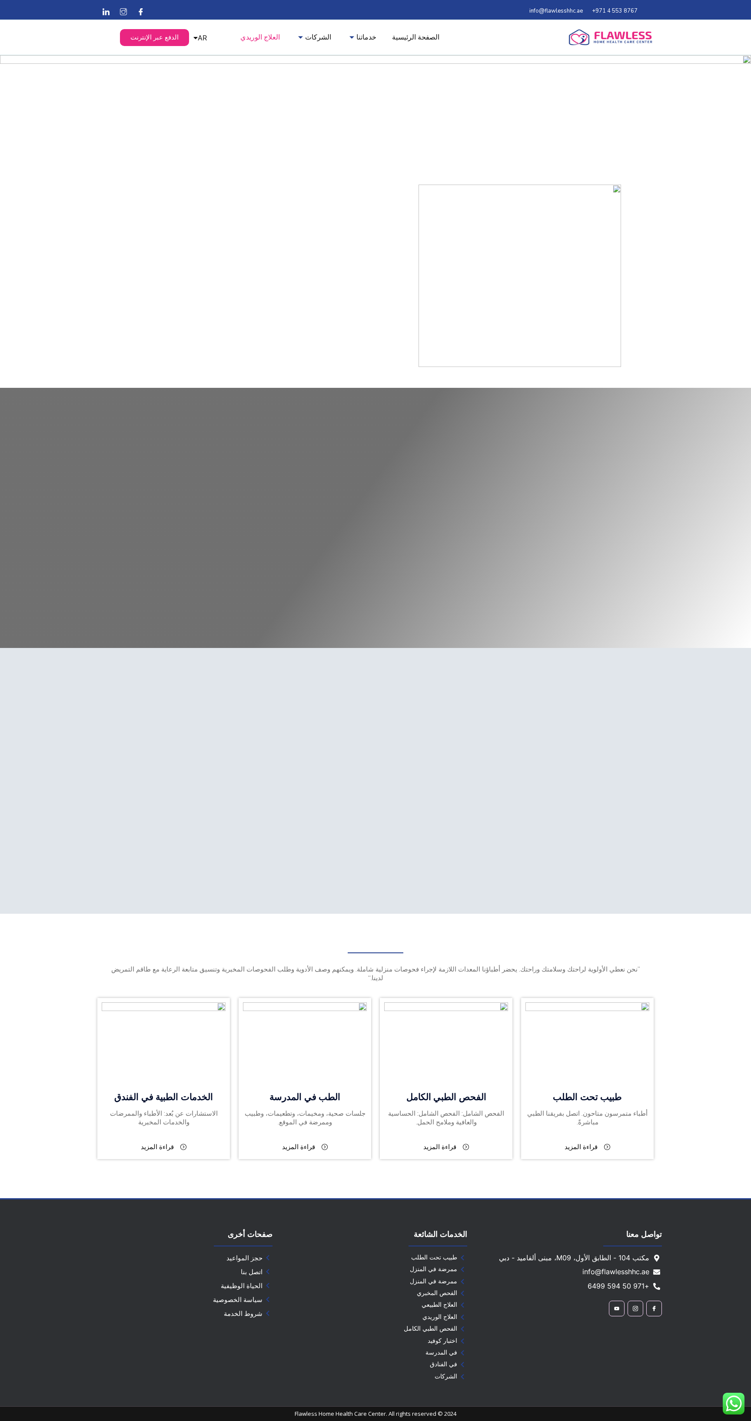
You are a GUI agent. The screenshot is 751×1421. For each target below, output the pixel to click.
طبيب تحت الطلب (587, 1097)
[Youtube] (617, 1308)
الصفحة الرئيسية (415, 37)
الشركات (318, 37)
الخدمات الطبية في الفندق (163, 1097)
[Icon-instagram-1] (635, 1308)
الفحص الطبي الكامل (446, 1097)
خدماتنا (366, 37)
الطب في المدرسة (304, 1097)
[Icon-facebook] (654, 1308)
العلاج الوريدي (260, 37)
